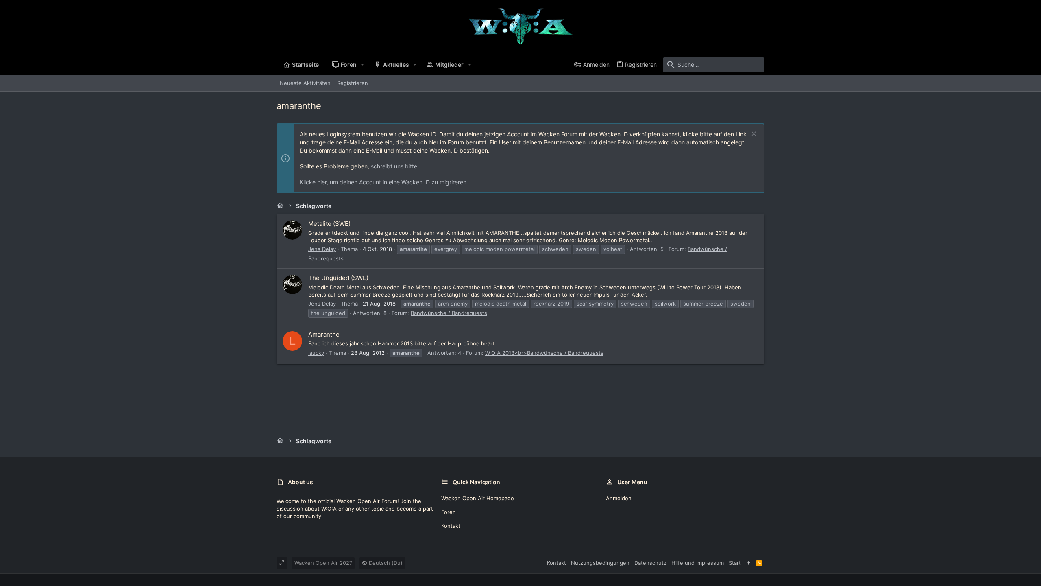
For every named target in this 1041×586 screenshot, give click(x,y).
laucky (316, 353)
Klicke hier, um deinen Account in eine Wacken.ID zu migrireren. (384, 182)
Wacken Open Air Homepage (477, 498)
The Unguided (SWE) (338, 278)
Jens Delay (322, 249)
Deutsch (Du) (385, 563)
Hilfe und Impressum (697, 563)
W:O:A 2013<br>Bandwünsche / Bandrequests (544, 353)
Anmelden (619, 498)
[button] (362, 64)
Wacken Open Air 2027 (323, 563)
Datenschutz (650, 563)
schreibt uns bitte (394, 166)
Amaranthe (324, 334)
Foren (448, 512)
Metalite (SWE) (329, 223)
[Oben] (748, 563)
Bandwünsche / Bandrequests (449, 313)
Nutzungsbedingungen (600, 563)
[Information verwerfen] (753, 134)
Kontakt (450, 526)
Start (735, 563)
